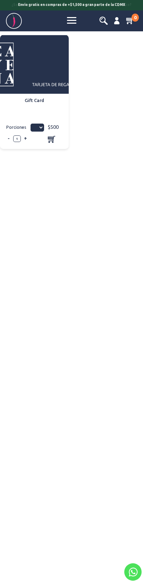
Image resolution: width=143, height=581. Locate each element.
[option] (71, 5)
